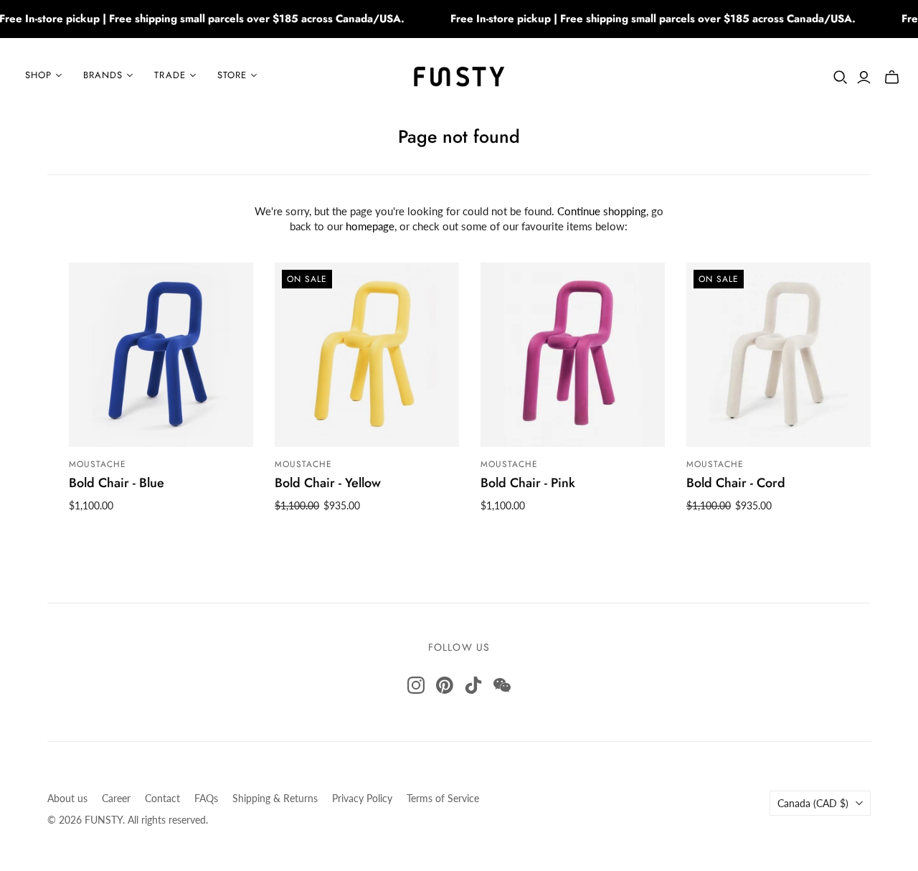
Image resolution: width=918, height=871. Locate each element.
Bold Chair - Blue (116, 483)
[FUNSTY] (459, 75)
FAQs (206, 798)
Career (116, 798)
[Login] (863, 77)
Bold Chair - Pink (528, 483)
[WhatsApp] (502, 685)
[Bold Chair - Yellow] (367, 355)
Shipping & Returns (275, 798)
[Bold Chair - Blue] (161, 355)
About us (67, 798)
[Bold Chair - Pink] (573, 355)
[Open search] (840, 77)
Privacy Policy (362, 798)
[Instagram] (416, 685)
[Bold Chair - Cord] (778, 355)
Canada (812, 803)
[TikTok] (473, 685)
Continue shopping (601, 210)
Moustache (97, 464)
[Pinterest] (444, 685)
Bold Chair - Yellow (328, 483)
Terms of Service (443, 798)
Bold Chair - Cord (735, 483)
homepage (370, 226)
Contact (162, 798)
